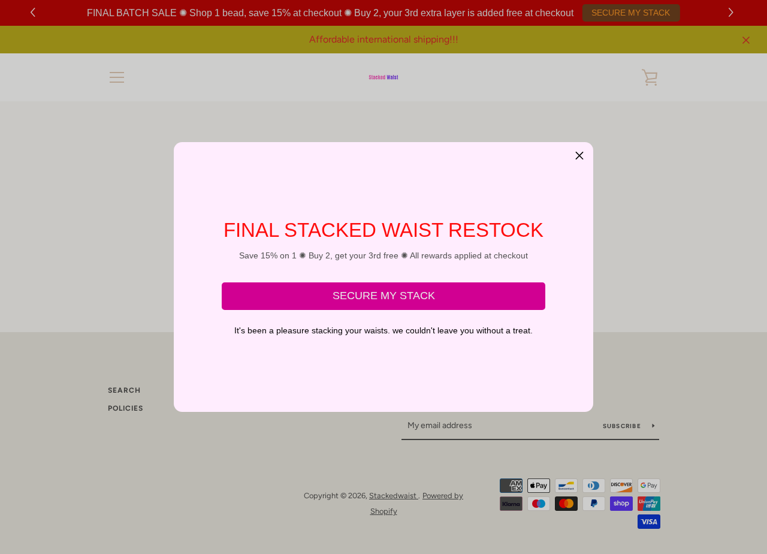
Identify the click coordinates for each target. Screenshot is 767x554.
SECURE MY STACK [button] (384, 296)
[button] (579, 156)
